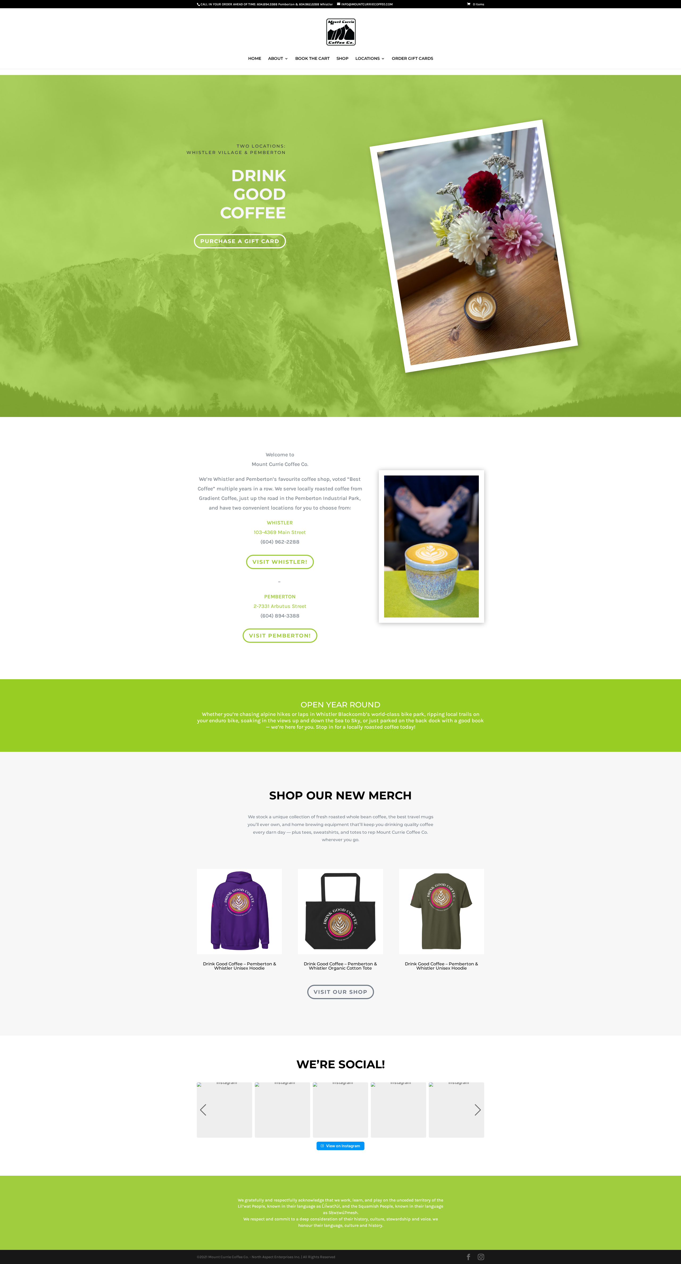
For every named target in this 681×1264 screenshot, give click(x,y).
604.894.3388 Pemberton (275, 4)
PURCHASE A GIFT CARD (240, 241)
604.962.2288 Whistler (316, 4)
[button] (340, 1134)
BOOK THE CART (312, 59)
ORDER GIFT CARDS (412, 59)
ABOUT (275, 59)
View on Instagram (343, 1146)
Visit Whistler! (280, 562)
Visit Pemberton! (280, 635)
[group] (224, 1110)
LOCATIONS (367, 59)
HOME (254, 59)
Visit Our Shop (341, 992)
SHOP (342, 59)
